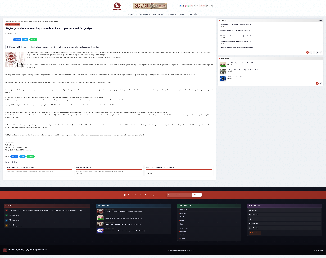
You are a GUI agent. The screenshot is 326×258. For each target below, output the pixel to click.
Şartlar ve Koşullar (318, 250)
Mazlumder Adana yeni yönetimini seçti (21, 167)
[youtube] (191, 6)
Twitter (25, 39)
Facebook (17, 39)
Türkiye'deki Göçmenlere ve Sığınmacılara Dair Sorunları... (236, 41)
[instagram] (186, 6)
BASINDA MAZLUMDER (83, 167)
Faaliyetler (159, 14)
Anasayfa (132, 14)
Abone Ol (197, 195)
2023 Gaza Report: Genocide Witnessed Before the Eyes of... (236, 47)
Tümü (320, 20)
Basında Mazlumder (22, 21)
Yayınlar (172, 14)
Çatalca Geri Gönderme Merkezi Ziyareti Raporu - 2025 (235, 30)
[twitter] (183, 6)
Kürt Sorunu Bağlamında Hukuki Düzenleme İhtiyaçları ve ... (236, 24)
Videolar (182, 238)
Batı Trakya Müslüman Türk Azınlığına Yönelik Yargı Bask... (243, 69)
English (196, 5)
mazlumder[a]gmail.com (15, 226)
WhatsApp (33, 39)
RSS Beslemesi (256, 233)
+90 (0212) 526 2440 (14, 215)
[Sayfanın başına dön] (1, 256)
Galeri (183, 14)
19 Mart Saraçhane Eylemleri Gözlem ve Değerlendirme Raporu (237, 36)
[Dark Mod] (207, 6)
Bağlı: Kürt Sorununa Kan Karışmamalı (160, 167)
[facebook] (180, 6)
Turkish (203, 5)
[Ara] (211, 6)
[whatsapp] (188, 6)
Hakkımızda (144, 14)
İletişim (193, 14)
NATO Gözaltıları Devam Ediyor (235, 77)
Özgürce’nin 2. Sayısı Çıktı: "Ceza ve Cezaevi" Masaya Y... (243, 62)
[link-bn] (150, 6)
